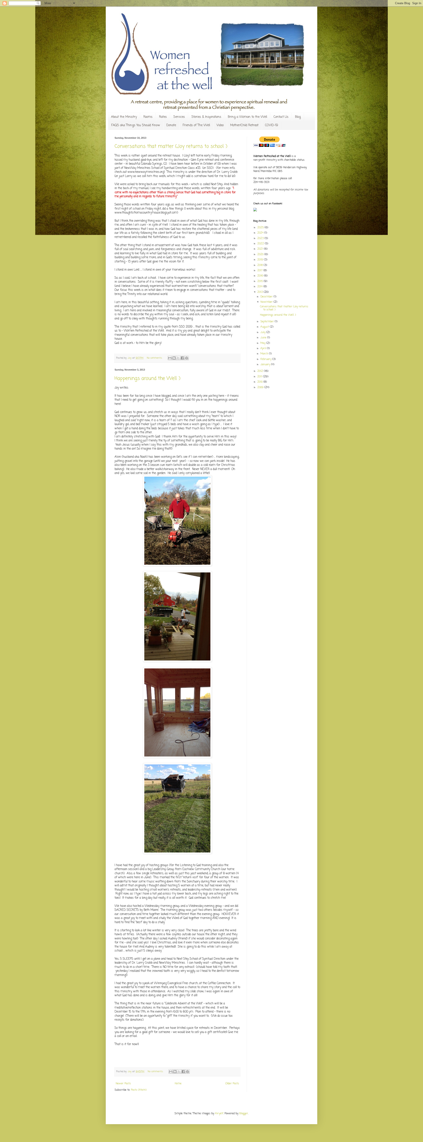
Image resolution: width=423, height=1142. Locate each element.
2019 (260, 260)
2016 (260, 276)
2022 (261, 244)
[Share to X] (178, 358)
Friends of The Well (196, 125)
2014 (260, 287)
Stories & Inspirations (206, 117)
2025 (261, 228)
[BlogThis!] (174, 358)
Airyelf (219, 1114)
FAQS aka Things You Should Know (135, 125)
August (265, 327)
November (267, 302)
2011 (260, 377)
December (267, 297)
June (263, 338)
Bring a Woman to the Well (247, 117)
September (267, 322)
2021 (260, 249)
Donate (171, 125)
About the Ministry (124, 117)
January (265, 365)
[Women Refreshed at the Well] (255, 211)
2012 (260, 371)
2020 (260, 254)
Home (178, 1084)
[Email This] (170, 358)
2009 (260, 387)
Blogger (243, 1114)
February (266, 359)
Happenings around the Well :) (147, 378)
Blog (298, 117)
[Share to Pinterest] (186, 358)
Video (220, 125)
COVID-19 (271, 125)
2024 (260, 233)
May (263, 343)
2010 (260, 382)
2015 (260, 281)
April (263, 349)
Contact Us (281, 117)
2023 (261, 238)
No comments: (155, 358)
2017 (260, 271)
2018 (260, 265)
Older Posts (232, 1084)
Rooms (147, 117)
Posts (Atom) (139, 1090)
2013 (260, 292)
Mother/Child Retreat (244, 125)
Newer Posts (123, 1084)
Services (179, 117)
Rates (163, 117)
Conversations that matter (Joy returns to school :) (171, 146)
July (263, 332)
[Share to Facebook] (182, 358)
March (264, 354)
